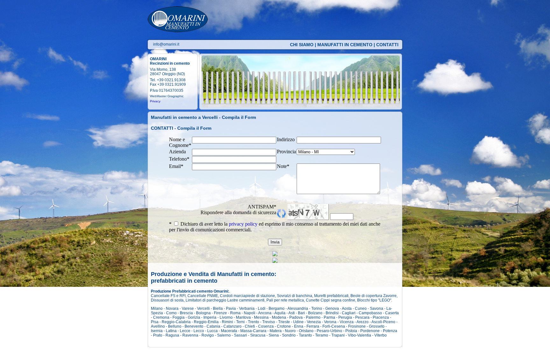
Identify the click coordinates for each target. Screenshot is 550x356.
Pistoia (351, 331)
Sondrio (289, 335)
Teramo (321, 335)
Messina (261, 317)
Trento (253, 322)
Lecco (199, 331)
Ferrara (313, 326)
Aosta (347, 308)
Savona (376, 308)
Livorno (226, 317)
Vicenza (347, 322)
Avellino (158, 326)
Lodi (261, 308)
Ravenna (190, 335)
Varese (188, 308)
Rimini (227, 322)
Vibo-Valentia (359, 335)
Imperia (209, 317)
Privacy (155, 101)
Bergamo (277, 308)
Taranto (305, 335)
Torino (316, 308)
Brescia (186, 313)
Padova (296, 317)
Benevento (194, 326)
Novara (172, 308)
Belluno (174, 326)
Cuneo (361, 308)
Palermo (313, 317)
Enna (298, 326)
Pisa (155, 322)
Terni (240, 322)
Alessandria (297, 308)
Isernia (157, 331)
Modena (279, 317)
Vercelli (203, 308)
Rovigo (207, 335)
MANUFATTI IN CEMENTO (344, 44)
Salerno (224, 335)
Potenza (390, 331)
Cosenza (266, 326)
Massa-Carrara (253, 331)
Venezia (314, 322)
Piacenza (381, 317)
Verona (330, 322)
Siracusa (257, 335)
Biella (218, 308)
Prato (157, 335)
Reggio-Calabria (176, 322)
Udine (298, 322)
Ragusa (172, 335)
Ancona (264, 313)
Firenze (220, 313)
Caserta (392, 313)
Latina (171, 331)
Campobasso (370, 313)
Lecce (185, 331)
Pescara (362, 317)
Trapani (338, 335)
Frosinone (357, 326)
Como (171, 313)
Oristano (306, 331)
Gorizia (194, 317)
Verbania (247, 308)
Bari (301, 313)
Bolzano (315, 313)
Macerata (229, 331)
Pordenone (370, 331)
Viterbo (380, 335)
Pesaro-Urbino (329, 331)
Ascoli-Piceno (383, 322)
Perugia (345, 317)
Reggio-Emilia (206, 322)
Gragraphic (175, 96)
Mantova (243, 317)
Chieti (250, 326)
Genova (332, 308)
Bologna (203, 313)
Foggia (179, 317)
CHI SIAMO (302, 44)
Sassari (240, 335)
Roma (235, 313)
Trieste (284, 322)
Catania (213, 326)
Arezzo (362, 322)
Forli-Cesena (333, 326)
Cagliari (349, 313)
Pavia (231, 308)
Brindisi (332, 313)
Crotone (284, 326)
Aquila (280, 313)
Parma (329, 317)
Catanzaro (232, 326)
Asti (291, 313)
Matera (276, 331)
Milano (157, 308)
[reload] (281, 216)
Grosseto (376, 326)
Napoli (249, 313)
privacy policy (243, 224)
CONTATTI (387, 44)
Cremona (161, 317)
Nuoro (290, 331)
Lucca (212, 331)
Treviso (268, 322)
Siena (274, 335)
